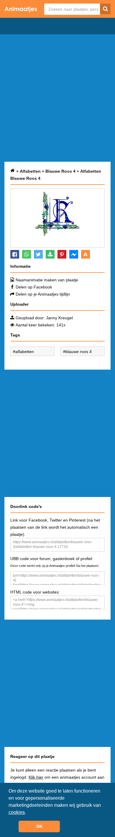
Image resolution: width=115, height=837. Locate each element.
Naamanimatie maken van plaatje (47, 280)
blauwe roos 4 (78, 351)
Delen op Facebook (34, 287)
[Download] (50, 254)
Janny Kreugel (59, 317)
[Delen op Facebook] (14, 254)
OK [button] (39, 826)
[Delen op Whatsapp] (26, 254)
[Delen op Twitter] (38, 254)
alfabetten (24, 351)
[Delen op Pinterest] (62, 254)
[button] (28, 813)
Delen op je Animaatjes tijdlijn (43, 294)
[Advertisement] (57, 98)
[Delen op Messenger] (73, 254)
